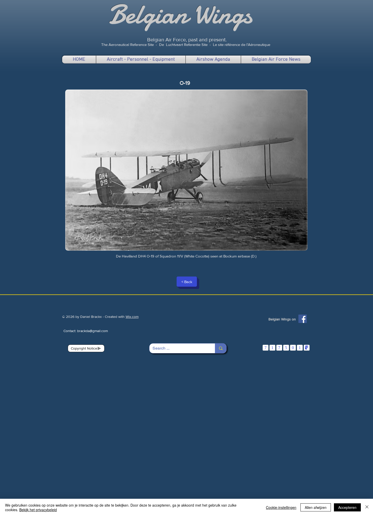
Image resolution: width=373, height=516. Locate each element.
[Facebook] (302, 319)
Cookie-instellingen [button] (281, 507)
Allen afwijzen (316, 507)
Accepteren (347, 507)
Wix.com (132, 317)
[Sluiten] (367, 507)
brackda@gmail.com (92, 331)
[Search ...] (220, 348)
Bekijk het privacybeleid (38, 509)
